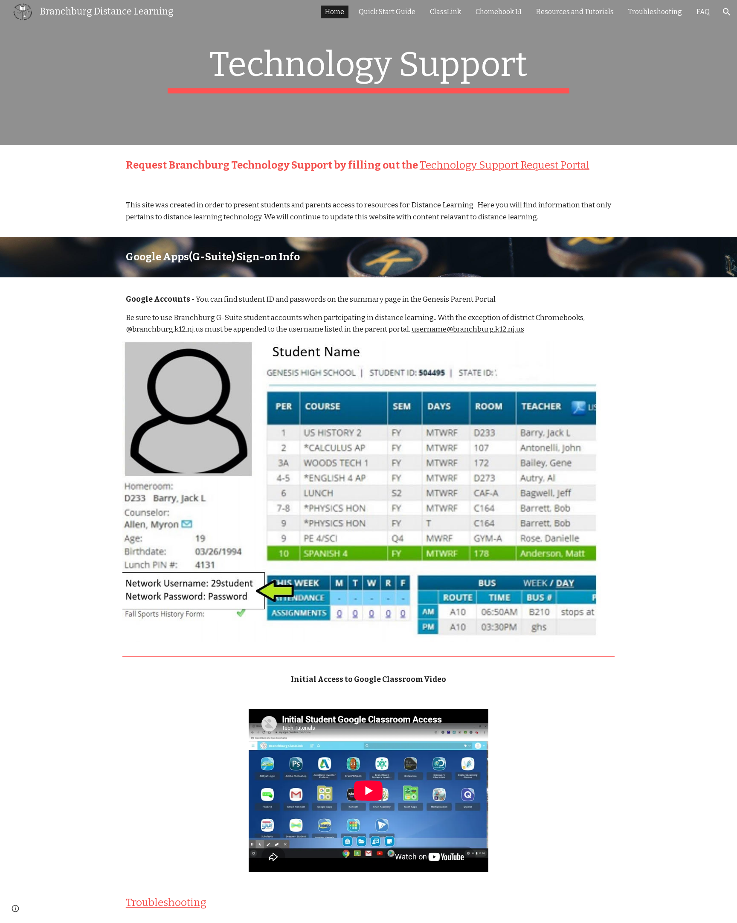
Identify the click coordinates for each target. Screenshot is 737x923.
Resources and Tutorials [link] (575, 12)
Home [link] (334, 12)
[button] (727, 12)
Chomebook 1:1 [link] (499, 12)
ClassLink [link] (445, 12)
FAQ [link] (703, 12)
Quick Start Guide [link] (387, 12)
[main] (368, 73)
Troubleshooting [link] (655, 12)
